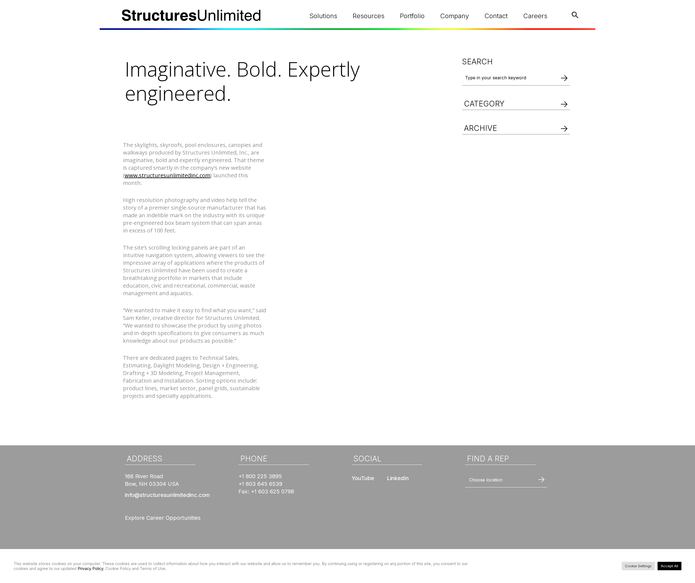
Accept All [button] (669, 566)
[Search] (564, 77)
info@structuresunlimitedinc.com (167, 495)
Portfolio (412, 16)
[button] (516, 98)
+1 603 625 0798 (272, 491)
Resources (368, 16)
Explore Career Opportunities (163, 518)
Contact (496, 16)
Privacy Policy (90, 568)
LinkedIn (398, 478)
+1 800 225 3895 (260, 476)
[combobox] (506, 479)
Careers (535, 16)
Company (454, 16)
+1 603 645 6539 (260, 484)
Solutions (323, 16)
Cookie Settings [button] (638, 566)
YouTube (363, 478)
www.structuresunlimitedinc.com (167, 175)
